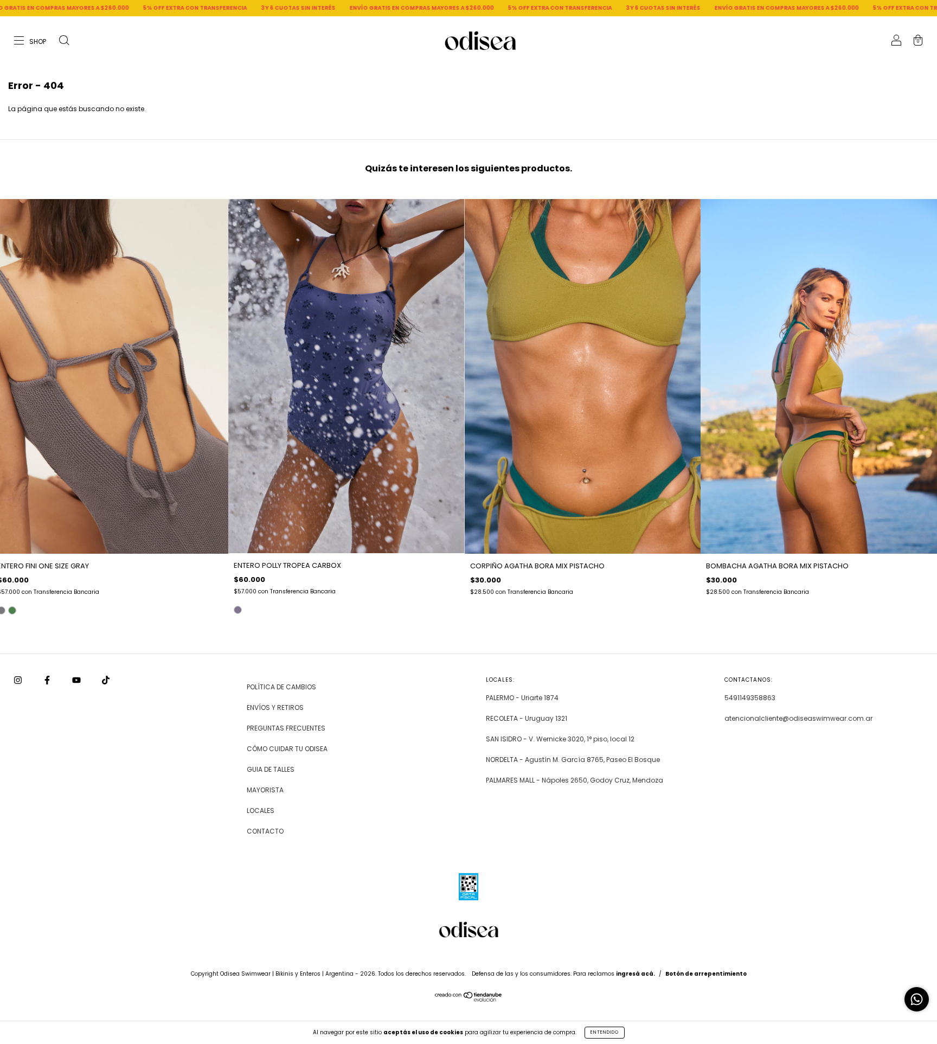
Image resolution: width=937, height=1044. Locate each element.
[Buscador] (64, 41)
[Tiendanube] (469, 999)
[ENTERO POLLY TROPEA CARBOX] (238, 610)
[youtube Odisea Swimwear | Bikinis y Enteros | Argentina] (77, 680)
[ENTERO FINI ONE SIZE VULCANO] (12, 610)
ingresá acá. (635, 974)
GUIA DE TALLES (270, 769)
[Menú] (31, 41)
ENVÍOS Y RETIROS (275, 707)
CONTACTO (265, 831)
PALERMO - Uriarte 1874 (522, 697)
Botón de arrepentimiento (706, 974)
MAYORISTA (265, 790)
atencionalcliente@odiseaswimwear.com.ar (798, 718)
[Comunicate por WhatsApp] (916, 999)
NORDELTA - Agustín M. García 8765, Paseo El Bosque (573, 759)
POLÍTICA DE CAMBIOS (281, 686)
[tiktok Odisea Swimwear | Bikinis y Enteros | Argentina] (105, 680)
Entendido (605, 1032)
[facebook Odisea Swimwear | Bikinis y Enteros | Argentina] (48, 680)
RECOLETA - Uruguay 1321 (526, 718)
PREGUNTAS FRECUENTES (286, 728)
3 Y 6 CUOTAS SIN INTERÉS (189, 8)
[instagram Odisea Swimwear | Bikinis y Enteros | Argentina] (18, 680)
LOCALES (260, 810)
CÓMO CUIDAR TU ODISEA (287, 748)
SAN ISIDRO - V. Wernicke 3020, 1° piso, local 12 (560, 739)
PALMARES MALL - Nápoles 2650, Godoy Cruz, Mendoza (574, 780)
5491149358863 (749, 697)
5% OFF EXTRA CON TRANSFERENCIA (86, 8)
